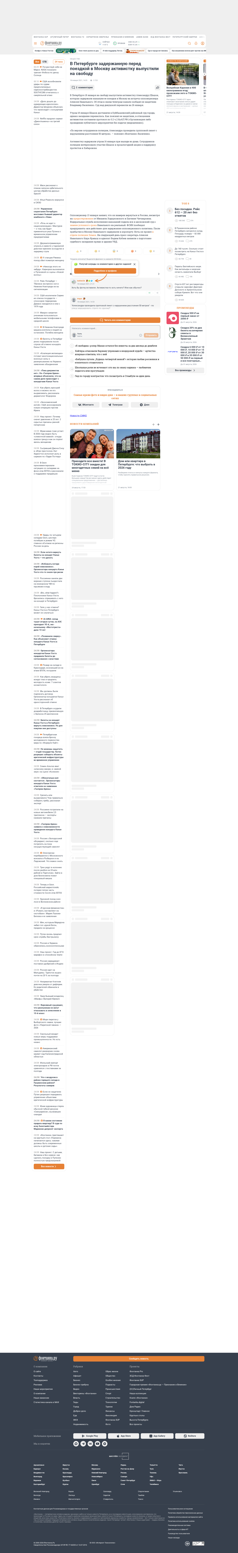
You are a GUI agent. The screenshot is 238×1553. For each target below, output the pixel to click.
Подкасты (110, 1384)
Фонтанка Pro (136, 1371)
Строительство (113, 1398)
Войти (79, 336)
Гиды (75, 1402)
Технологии (111, 1402)
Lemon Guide (142, 37)
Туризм (109, 1406)
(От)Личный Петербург (141, 1389)
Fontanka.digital (137, 1402)
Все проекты (136, 1424)
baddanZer (81, 281)
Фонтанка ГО (77, 37)
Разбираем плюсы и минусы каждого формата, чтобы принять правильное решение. (138, 474)
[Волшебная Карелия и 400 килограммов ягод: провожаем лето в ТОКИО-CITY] (183, 74)
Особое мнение (113, 1380)
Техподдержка (41, 1380)
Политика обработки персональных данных (185, 1513)
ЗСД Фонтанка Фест (160, 37)
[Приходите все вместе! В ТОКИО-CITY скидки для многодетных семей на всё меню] (92, 443)
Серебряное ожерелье (97, 37)
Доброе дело (79, 1411)
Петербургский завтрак (185, 37)
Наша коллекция (138, 1393)
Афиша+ (77, 1376)
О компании (39, 1393)
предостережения (83, 218)
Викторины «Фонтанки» (85, 1393)
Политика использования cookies (181, 1521)
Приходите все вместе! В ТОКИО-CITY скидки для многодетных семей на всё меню (90, 466)
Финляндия (111, 1415)
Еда (75, 1415)
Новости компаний (84, 423)
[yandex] (104, 1443)
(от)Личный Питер (59, 37)
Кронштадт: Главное (140, 1411)
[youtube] (97, 1443)
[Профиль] (202, 43)
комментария (84, 87)
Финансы (110, 1411)
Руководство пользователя (179, 1534)
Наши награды (174, 1538)
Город (76, 1406)
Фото (108, 1424)
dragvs (79, 299)
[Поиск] (189, 43)
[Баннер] (66, 50)
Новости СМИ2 (78, 415)
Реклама (38, 1384)
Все (37, 61)
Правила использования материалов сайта (185, 1517)
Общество (110, 1376)
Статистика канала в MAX (46, 1402)
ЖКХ (75, 1420)
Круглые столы (137, 1415)
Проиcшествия (113, 1389)
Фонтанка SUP (41, 37)
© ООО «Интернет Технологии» (102, 1543)
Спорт (108, 1393)
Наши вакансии (41, 1398)
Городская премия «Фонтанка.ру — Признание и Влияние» (158, 1384)
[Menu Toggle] (35, 43)
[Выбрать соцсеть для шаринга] (157, 87)
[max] (76, 1443)
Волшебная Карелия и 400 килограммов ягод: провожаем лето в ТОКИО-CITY (182, 91)
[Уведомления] (196, 43)
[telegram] (83, 1443)
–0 (157, 293)
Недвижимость (80, 1424)
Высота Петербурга (139, 1420)
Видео (76, 1389)
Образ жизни (112, 1371)
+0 (149, 293)
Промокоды (185, 307)
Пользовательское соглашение (180, 1509)
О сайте (37, 1371)
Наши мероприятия (43, 1389)
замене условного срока (83, 225)
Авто (75, 1371)
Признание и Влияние (122, 37)
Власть (76, 1398)
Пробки (119, 43)
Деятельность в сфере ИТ (178, 1529)
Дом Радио (135, 1406)
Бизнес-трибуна (81, 1384)
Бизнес (76, 1380)
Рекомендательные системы (179, 1525)
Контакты (38, 1376)
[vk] (90, 1443)
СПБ (44, 61)
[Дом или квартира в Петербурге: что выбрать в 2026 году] (138, 443)
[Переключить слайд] (204, 74)
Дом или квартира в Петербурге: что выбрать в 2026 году (136, 464)
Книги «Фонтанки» (139, 1398)
